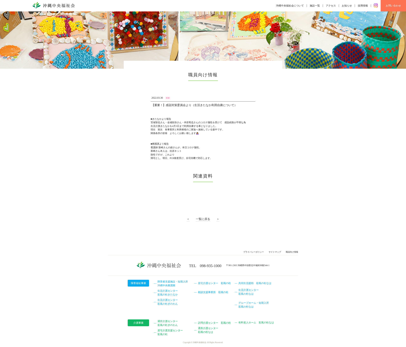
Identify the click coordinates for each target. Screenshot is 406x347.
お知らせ (347, 5)
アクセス (331, 5)
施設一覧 (315, 5)
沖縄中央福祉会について (290, 5)
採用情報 (363, 5)
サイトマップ (275, 252)
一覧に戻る (203, 219)
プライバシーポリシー (253, 252)
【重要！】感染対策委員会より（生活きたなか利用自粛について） (194, 105)
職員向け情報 (292, 252)
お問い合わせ (393, 5)
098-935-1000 (210, 266)
